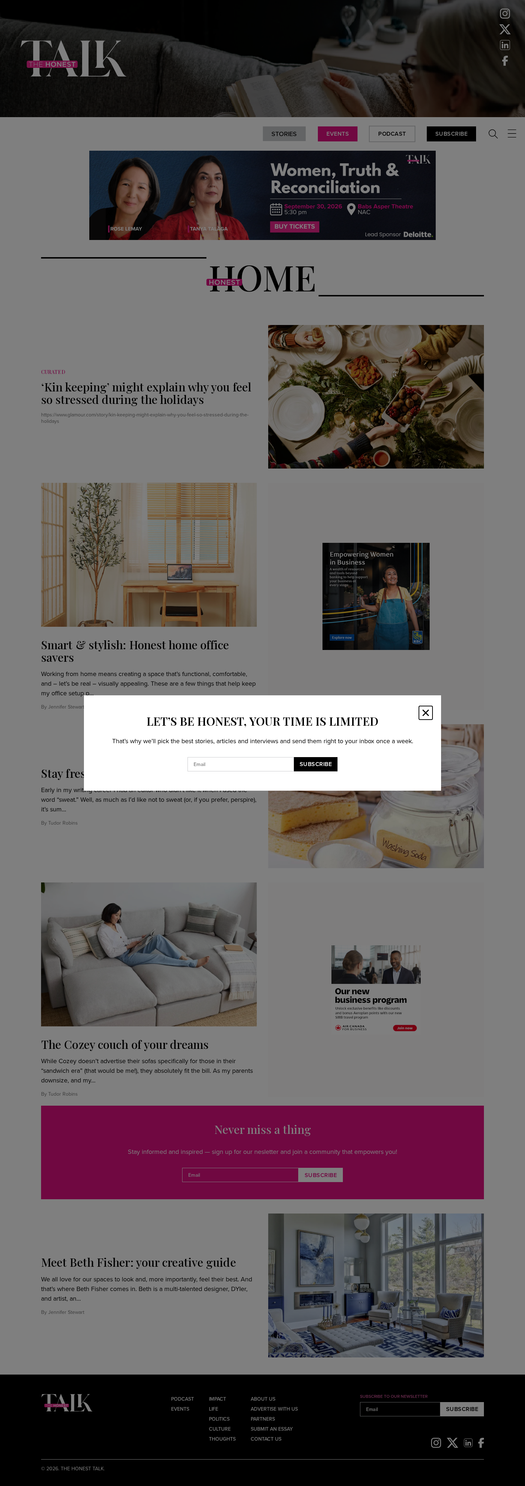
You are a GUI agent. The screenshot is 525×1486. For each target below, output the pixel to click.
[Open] (425, 713)
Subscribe (316, 764)
